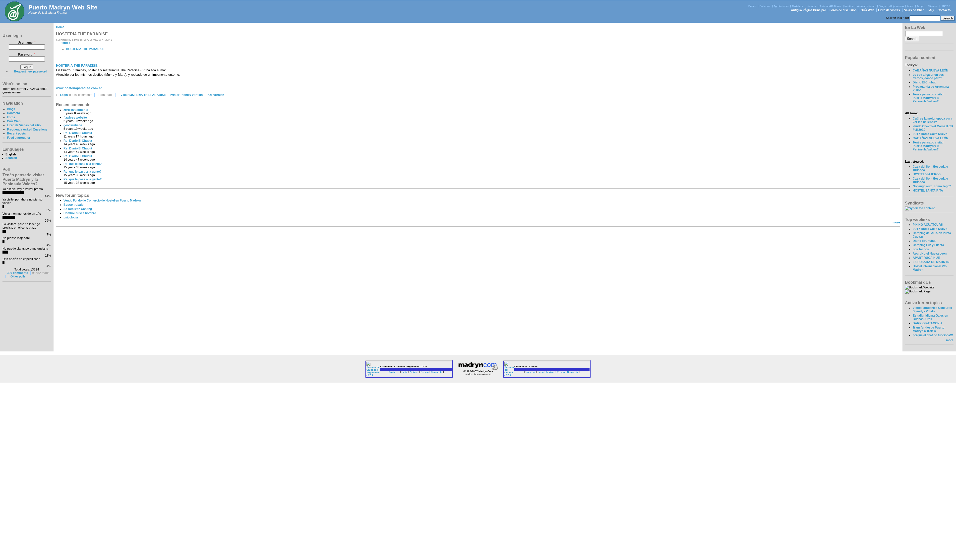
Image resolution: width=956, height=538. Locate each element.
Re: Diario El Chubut (77, 133)
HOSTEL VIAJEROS (927, 174)
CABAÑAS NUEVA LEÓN (930, 70)
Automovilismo (866, 6)
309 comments (17, 273)
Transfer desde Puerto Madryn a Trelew (928, 329)
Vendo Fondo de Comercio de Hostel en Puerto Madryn (102, 200)
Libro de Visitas (889, 10)
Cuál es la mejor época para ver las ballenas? (932, 120)
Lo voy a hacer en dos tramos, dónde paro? (928, 76)
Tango (920, 6)
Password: (26, 54)
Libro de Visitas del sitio (24, 125)
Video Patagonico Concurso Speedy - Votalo (932, 309)
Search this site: (898, 18)
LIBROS (945, 6)
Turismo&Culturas (830, 6)
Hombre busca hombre (79, 213)
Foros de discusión (843, 10)
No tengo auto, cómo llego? (932, 186)
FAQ (931, 10)
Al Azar (414, 372)
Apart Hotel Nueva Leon (930, 253)
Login (64, 95)
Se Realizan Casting (77, 209)
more (896, 222)
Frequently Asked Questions (27, 129)
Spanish (11, 158)
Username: (27, 42)
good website (72, 125)
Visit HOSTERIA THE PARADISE (143, 95)
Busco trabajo (73, 204)
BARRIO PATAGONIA (928, 323)
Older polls (18, 276)
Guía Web (867, 10)
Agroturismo (781, 6)
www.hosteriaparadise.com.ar (79, 88)
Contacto (944, 10)
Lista (405, 372)
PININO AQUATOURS (928, 224)
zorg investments (75, 110)
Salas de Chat (914, 10)
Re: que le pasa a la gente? (82, 164)
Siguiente (436, 372)
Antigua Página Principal (808, 10)
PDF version (215, 95)
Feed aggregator (18, 137)
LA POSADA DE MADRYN (931, 262)
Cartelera (797, 6)
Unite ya (394, 372)
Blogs (882, 6)
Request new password (30, 71)
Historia (811, 6)
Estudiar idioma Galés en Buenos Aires (930, 317)
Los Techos (921, 249)
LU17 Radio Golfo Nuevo (930, 134)
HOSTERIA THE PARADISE (85, 49)
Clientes (933, 6)
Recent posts (16, 133)
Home (60, 27)
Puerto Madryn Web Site (62, 7)
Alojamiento (896, 6)
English (10, 154)
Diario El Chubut (924, 82)
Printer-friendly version (186, 95)
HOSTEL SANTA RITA (928, 190)
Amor (910, 6)
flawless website (75, 117)
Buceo (752, 6)
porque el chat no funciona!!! (933, 335)
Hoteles (65, 42)
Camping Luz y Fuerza (928, 245)
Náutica (849, 6)
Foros (11, 117)
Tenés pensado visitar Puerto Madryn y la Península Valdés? (928, 98)
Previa (425, 372)
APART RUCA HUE (926, 258)
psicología (70, 217)
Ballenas (765, 6)
